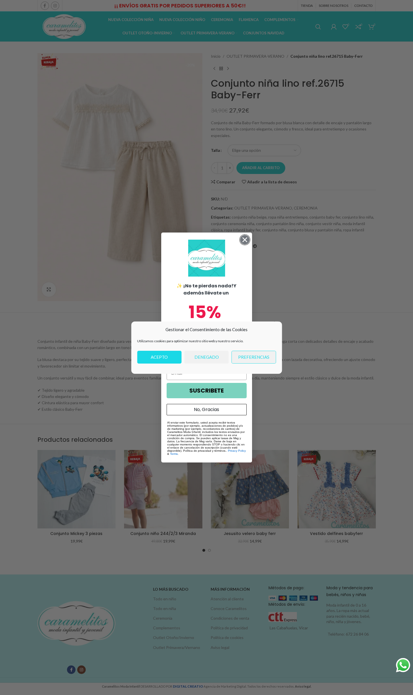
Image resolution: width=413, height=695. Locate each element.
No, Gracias (206, 409)
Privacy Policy (237, 450)
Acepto (159, 357)
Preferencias (253, 357)
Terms (174, 453)
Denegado (206, 357)
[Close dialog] (245, 240)
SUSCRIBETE (206, 391)
